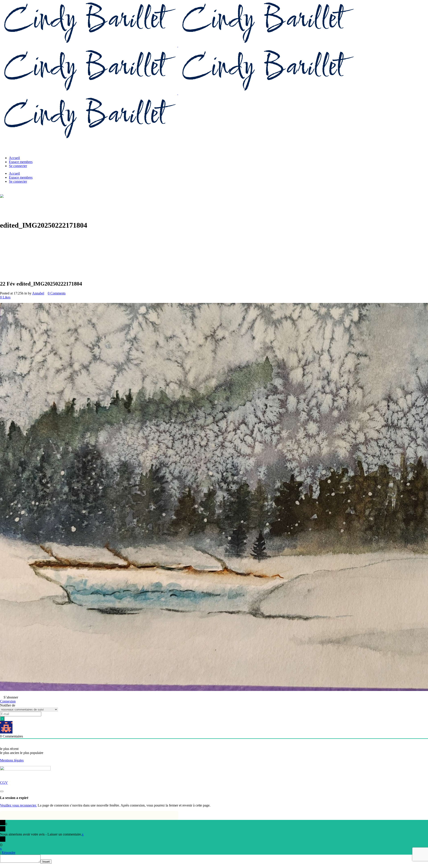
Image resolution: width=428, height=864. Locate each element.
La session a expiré (14, 798)
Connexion (8, 701)
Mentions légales (12, 760)
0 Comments (57, 293)
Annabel (38, 293)
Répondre (8, 852)
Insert (46, 861)
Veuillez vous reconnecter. (18, 805)
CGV (4, 782)
